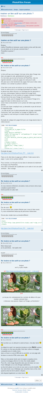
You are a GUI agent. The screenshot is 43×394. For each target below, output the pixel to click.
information (4, 24)
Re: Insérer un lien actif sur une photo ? (15, 65)
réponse (8, 27)
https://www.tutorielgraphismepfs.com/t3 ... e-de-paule (22, 271)
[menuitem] (3, 6)
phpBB (16, 388)
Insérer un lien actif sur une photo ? (17, 13)
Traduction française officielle (19, 390)
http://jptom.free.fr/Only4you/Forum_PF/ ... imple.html (17, 153)
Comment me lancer (20, 25)
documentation (18, 23)
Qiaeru (29, 390)
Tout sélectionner (11, 125)
